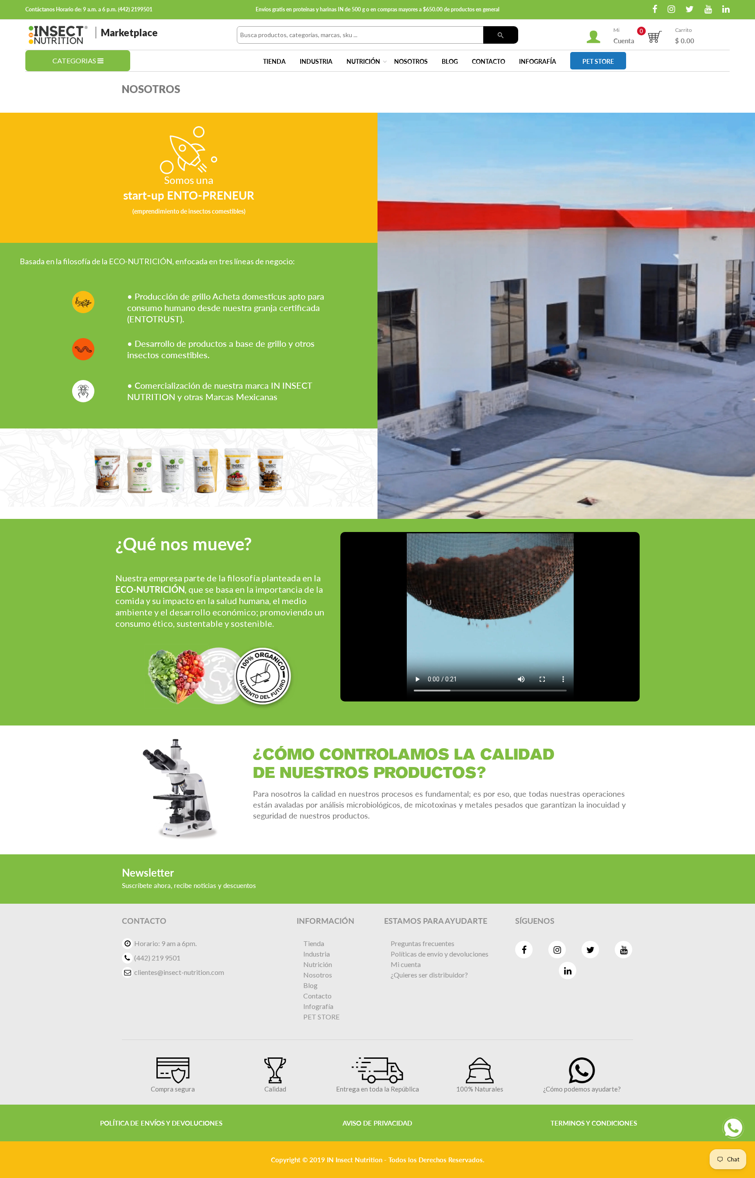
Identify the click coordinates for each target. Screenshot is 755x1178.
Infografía (537, 61)
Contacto (488, 61)
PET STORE (598, 61)
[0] (654, 35)
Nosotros (411, 61)
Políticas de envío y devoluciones (439, 954)
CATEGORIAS (74, 60)
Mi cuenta (406, 964)
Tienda (274, 61)
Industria (316, 61)
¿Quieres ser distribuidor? (429, 975)
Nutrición (363, 61)
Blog (450, 61)
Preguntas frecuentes (422, 943)
